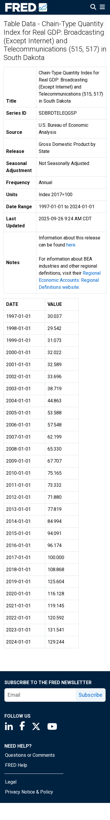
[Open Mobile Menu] (102, 8)
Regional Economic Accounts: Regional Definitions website (70, 280)
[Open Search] (93, 8)
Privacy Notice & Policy (29, 792)
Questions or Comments (30, 755)
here (70, 245)
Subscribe (90, 695)
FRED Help (16, 765)
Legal (10, 782)
